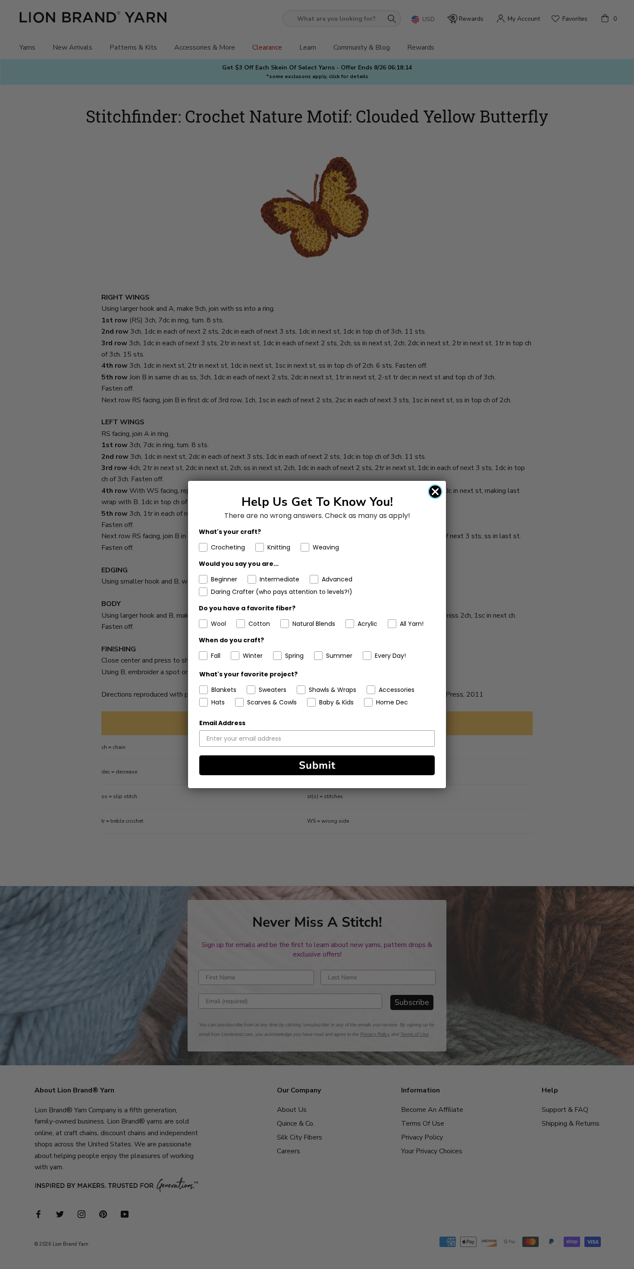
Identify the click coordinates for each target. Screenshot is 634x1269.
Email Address (222, 723)
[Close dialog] (435, 492)
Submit (317, 765)
